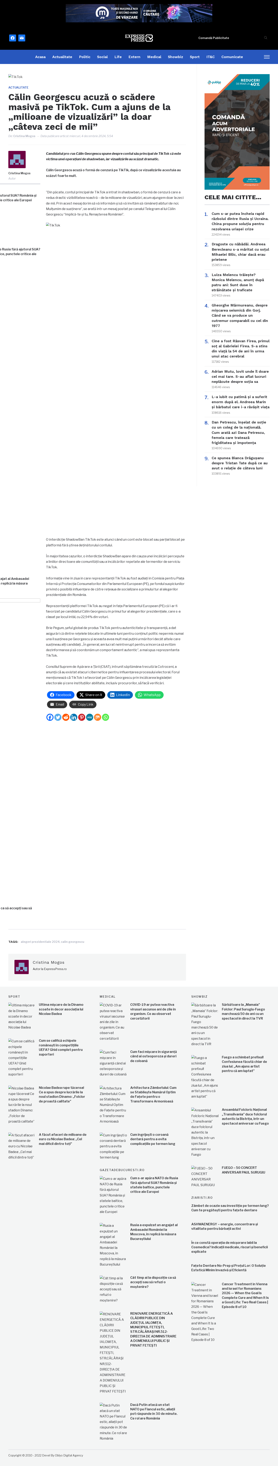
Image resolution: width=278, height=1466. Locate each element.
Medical (154, 57)
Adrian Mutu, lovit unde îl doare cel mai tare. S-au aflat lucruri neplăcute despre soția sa (240, 376)
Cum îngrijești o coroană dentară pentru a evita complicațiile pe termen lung (152, 1139)
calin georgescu (72, 941)
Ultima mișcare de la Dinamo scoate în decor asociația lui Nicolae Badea (61, 1009)
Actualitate (62, 57)
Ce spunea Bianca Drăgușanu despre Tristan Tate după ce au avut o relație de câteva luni (240, 463)
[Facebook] (50, 717)
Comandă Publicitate (213, 38)
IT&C (210, 57)
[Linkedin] (73, 717)
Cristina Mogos (24, 136)
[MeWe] (89, 717)
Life (118, 57)
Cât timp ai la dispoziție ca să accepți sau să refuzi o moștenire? (153, 1282)
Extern (134, 57)
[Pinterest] (81, 717)
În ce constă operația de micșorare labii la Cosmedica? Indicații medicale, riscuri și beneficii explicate (229, 1247)
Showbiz (175, 57)
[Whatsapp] (105, 717)
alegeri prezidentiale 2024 (40, 941)
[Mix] (97, 717)
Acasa (40, 57)
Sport (195, 57)
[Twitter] (57, 717)
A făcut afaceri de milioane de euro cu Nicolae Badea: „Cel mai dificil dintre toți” (62, 1139)
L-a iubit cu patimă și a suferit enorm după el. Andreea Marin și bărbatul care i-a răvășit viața (240, 402)
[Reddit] (65, 717)
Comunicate (232, 57)
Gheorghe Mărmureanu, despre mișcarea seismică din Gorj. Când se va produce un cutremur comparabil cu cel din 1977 (240, 315)
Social (102, 57)
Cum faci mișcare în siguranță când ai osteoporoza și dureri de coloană (153, 1056)
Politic (84, 57)
